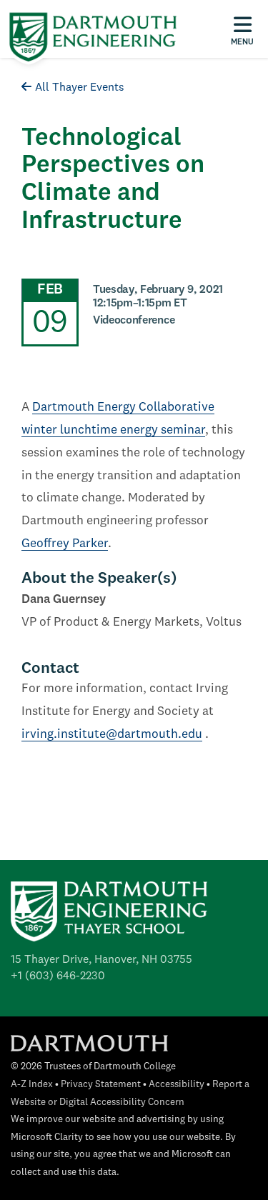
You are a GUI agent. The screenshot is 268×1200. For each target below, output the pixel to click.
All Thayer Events (79, 88)
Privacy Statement (101, 1084)
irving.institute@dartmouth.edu (111, 735)
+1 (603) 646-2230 (58, 976)
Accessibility (176, 1084)
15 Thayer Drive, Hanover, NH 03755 (101, 960)
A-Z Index (32, 1084)
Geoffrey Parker (64, 544)
